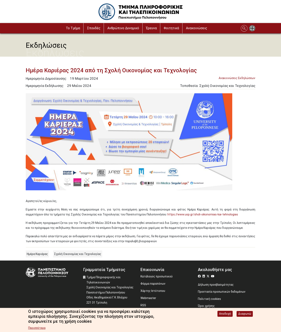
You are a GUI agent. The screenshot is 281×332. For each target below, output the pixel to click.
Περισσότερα (36, 328)
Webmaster (148, 298)
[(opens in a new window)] (200, 276)
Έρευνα (151, 28)
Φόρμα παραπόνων (152, 283)
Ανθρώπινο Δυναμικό (123, 28)
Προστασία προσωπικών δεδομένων (221, 291)
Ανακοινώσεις (196, 28)
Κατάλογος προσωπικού (156, 276)
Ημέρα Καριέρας (37, 254)
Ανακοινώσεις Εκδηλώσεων (237, 78)
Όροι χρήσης (206, 305)
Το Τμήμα (73, 28)
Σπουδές (93, 28)
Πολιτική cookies (209, 298)
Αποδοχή (225, 313)
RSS (143, 305)
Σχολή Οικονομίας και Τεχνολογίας (77, 254)
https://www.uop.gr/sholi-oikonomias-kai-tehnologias (202, 214)
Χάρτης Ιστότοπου (152, 290)
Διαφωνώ (244, 313)
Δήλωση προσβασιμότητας (216, 284)
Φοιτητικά (171, 28)
